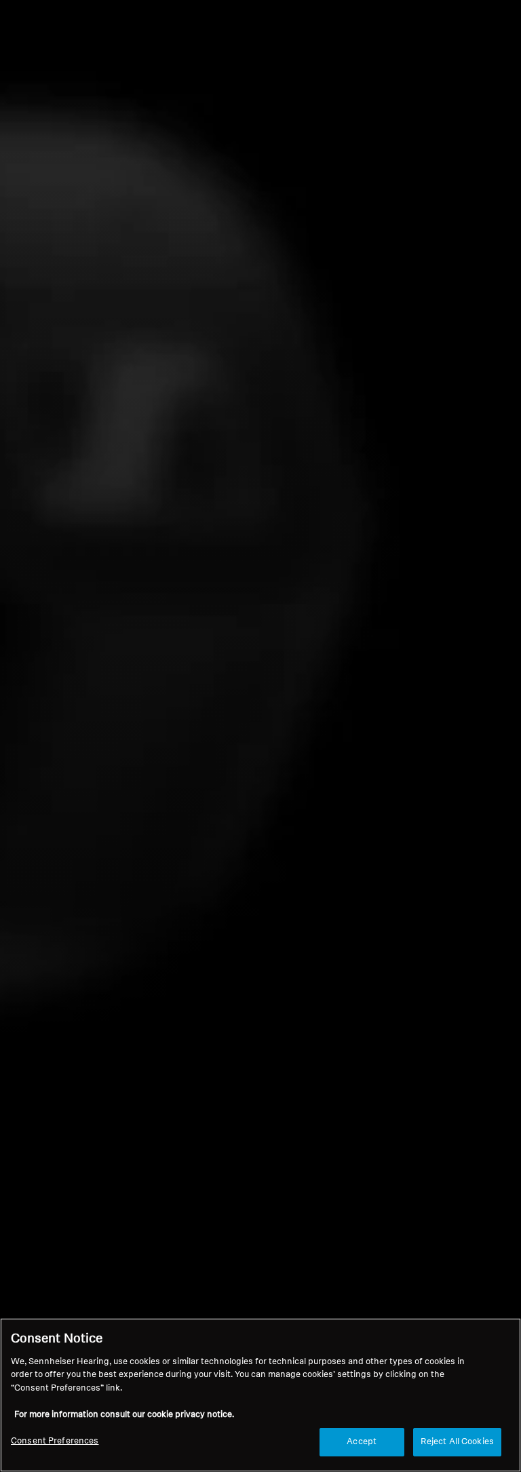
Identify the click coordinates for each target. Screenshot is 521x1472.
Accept (362, 1441)
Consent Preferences (54, 1441)
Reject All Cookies (457, 1441)
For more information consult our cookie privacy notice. (124, 1414)
